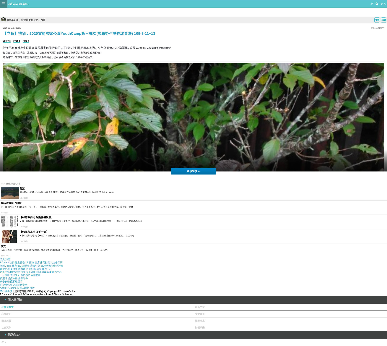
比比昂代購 (56, 262)
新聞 (2, 265)
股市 (14, 265)
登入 (2, 259)
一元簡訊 (5, 275)
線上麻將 (31, 272)
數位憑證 (25, 275)
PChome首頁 (7, 262)
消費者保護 (6, 284)
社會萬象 (6, 327)
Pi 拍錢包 (31, 269)
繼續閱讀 (192, 171)
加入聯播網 (47, 265)
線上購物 (20, 262)
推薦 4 (26, 41)
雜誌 (38, 272)
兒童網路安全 (20, 284)
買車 (2, 272)
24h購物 (29, 262)
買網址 (3, 278)
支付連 (14, 269)
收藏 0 (16, 41)
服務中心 (47, 269)
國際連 (21, 269)
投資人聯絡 (23, 288)
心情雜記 (6, 314)
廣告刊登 (35, 265)
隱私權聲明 (16, 281)
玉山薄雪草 (379, 28)
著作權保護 (6, 291)
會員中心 (57, 272)
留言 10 (7, 41)
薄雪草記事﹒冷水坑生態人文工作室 (26, 20)
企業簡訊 (36, 275)
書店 (37, 262)
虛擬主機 (13, 278)
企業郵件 (23, 278)
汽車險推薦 (19, 272)
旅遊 (39, 269)
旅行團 (9, 272)
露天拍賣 (45, 262)
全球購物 (58, 265)
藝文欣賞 (6, 320)
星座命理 (46, 272)
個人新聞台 (24, 265)
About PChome (8, 288)
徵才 (32, 288)
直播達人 (15, 275)
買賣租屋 (5, 269)
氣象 (9, 265)
